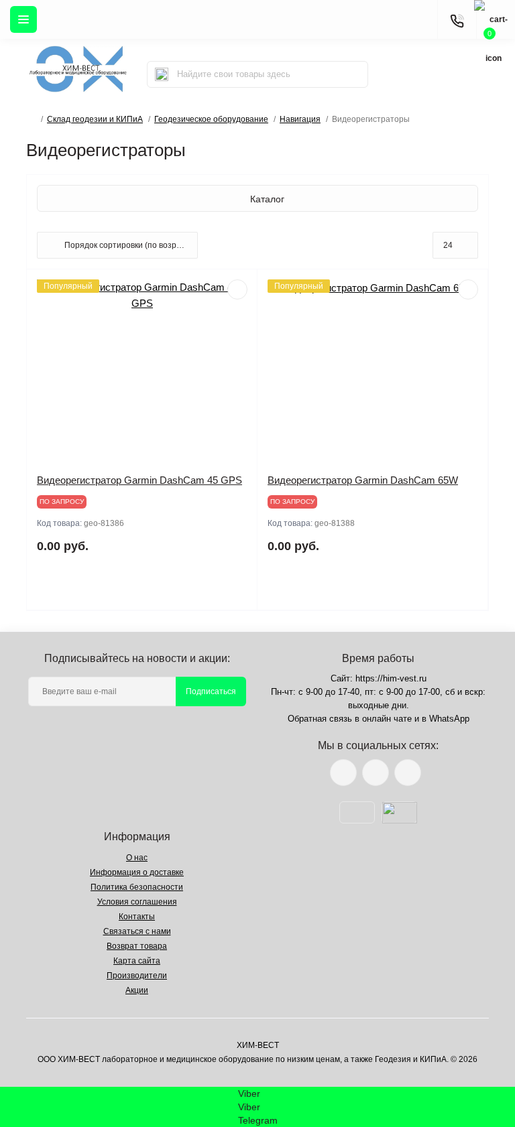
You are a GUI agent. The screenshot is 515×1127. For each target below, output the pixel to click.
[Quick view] (237, 289)
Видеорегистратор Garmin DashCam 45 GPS (139, 480)
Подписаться (211, 691)
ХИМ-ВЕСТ (258, 1045)
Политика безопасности (137, 887)
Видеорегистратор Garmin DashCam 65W (363, 480)
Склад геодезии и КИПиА (95, 119)
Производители (137, 975)
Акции (136, 990)
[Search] (161, 74)
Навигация (300, 119)
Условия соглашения (137, 902)
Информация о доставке (137, 872)
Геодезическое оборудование (211, 119)
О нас (137, 857)
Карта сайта (136, 961)
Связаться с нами (137, 931)
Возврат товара (137, 946)
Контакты (137, 916)
